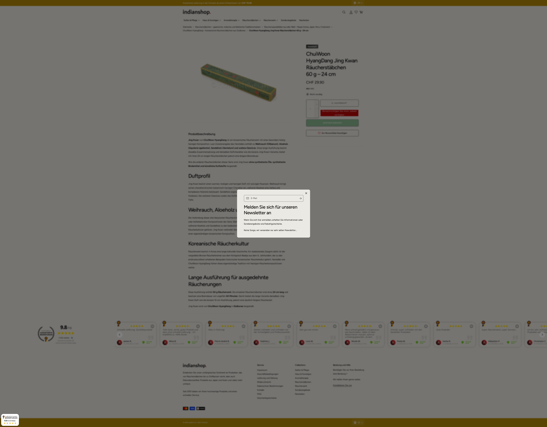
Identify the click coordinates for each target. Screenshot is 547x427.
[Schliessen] (306, 193)
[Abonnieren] (300, 198)
